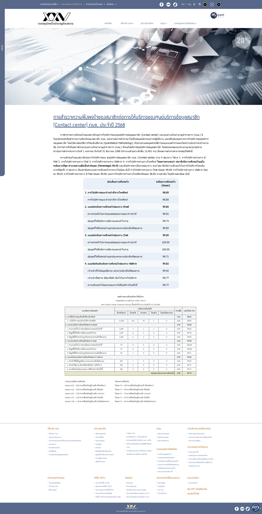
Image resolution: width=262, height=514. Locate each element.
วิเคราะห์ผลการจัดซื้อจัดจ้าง (105, 490)
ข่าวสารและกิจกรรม (56, 478)
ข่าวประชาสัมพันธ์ (55, 483)
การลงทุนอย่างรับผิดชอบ (166, 449)
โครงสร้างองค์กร (54, 447)
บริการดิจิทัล (100, 437)
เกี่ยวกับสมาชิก (101, 434)
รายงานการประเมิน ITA (165, 471)
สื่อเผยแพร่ (52, 490)
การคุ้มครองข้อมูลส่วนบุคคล (58, 454)
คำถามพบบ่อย (131, 486)
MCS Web (161, 483)
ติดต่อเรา (129, 478)
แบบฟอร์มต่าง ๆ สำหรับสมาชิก (137, 437)
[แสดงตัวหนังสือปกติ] (194, 4)
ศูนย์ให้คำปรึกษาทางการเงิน (105, 454)
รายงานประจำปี (193, 452)
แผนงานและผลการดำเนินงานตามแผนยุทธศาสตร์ (65, 441)
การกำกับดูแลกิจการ (165, 454)
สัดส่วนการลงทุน (163, 437)
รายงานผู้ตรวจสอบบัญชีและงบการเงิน (201, 459)
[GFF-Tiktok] (247, 509)
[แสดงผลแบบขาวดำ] (218, 4)
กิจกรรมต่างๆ (162, 493)
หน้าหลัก (108, 23)
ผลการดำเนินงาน (163, 441)
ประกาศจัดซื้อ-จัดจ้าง (103, 483)
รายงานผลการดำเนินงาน (197, 447)
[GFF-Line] (242, 509)
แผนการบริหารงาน (55, 437)
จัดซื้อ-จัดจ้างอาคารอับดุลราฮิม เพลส (108, 497)
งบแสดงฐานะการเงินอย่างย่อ (198, 455)
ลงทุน (158, 429)
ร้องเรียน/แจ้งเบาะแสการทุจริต (136, 490)
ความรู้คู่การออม (101, 458)
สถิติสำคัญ (52, 451)
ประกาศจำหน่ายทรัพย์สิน (104, 493)
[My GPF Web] (217, 16)
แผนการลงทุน (100, 441)
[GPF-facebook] (161, 4)
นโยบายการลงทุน (163, 434)
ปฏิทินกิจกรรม (100, 461)
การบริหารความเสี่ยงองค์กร (199, 429)
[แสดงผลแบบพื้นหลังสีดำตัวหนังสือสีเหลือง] (205, 4)
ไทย (182, 4)
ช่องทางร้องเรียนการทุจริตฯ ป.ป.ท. (138, 497)
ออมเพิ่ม (98, 444)
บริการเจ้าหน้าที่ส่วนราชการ (168, 478)
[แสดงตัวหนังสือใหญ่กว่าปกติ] (200, 4)
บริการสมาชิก (100, 429)
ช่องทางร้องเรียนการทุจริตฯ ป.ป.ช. (138, 493)
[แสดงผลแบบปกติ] (212, 4)
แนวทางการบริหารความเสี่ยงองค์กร (200, 437)
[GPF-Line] (168, 4)
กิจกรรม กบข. (54, 486)
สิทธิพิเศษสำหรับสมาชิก (103, 451)
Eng (189, 4)
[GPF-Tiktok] (175, 4)
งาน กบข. (161, 490)
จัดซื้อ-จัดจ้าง (99, 478)
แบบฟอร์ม (161, 486)
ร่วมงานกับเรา (193, 478)
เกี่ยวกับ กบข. (53, 429)
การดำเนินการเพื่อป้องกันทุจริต (168, 461)
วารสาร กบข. (131, 433)
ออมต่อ (98, 447)
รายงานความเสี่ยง (194, 441)
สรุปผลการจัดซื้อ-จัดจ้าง (104, 486)
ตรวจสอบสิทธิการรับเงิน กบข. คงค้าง (139, 440)
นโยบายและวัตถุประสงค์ (196, 434)
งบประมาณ (52, 444)
